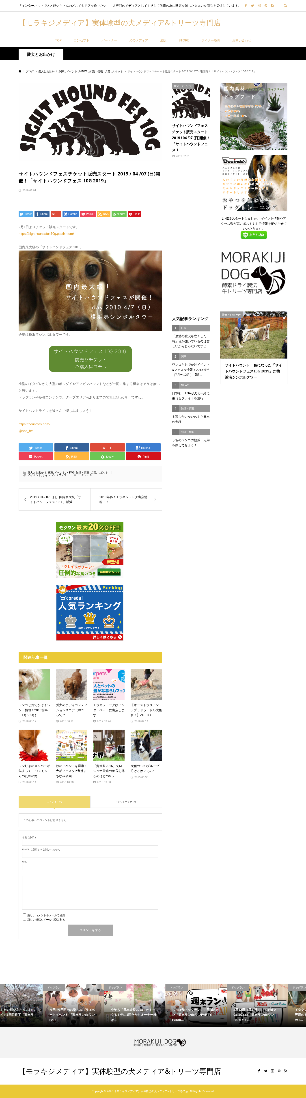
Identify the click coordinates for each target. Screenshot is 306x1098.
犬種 (93, 472)
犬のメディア (138, 40)
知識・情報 (82, 472)
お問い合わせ (241, 40)
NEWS (71, 472)
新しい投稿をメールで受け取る (46, 919)
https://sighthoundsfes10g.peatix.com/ (46, 234)
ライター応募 (210, 40)
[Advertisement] (191, 237)
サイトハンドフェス (54, 475)
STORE (184, 40)
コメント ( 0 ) (54, 801)
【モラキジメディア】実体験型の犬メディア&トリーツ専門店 (120, 22)
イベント (59, 472)
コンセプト (81, 40)
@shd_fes (26, 431)
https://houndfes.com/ (34, 424)
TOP (58, 40)
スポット (102, 472)
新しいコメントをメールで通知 (46, 915)
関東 (50, 472)
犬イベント (34, 475)
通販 (163, 40)
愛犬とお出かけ (41, 54)
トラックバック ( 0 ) (126, 801)
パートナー (109, 40)
